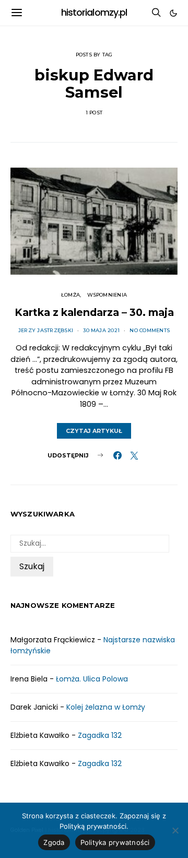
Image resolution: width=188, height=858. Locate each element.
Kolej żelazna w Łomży (105, 707)
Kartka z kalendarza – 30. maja (94, 312)
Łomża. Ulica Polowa (92, 679)
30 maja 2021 (101, 330)
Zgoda (53, 842)
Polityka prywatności (115, 842)
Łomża (70, 295)
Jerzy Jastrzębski (45, 330)
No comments (150, 330)
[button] (173, 13)
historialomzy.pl (94, 12)
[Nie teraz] (175, 830)
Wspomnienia (107, 295)
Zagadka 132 (100, 735)
